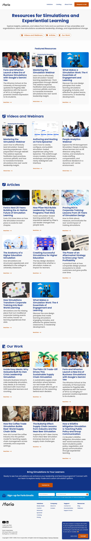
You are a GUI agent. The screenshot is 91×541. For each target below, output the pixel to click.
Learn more (74, 536)
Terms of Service (78, 497)
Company (53, 503)
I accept (83, 536)
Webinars (80, 508)
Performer (40, 510)
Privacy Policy (68, 497)
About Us (53, 506)
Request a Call (81, 4)
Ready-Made (40, 506)
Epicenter (39, 513)
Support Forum (68, 510)
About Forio (68, 4)
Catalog (58, 4)
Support (66, 503)
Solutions (50, 4)
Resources (81, 503)
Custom (39, 508)
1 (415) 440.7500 (7, 525)
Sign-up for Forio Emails (20, 495)
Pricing (39, 517)
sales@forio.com (7, 527)
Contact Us (45, 485)
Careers (52, 508)
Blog (78, 506)
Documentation (68, 508)
